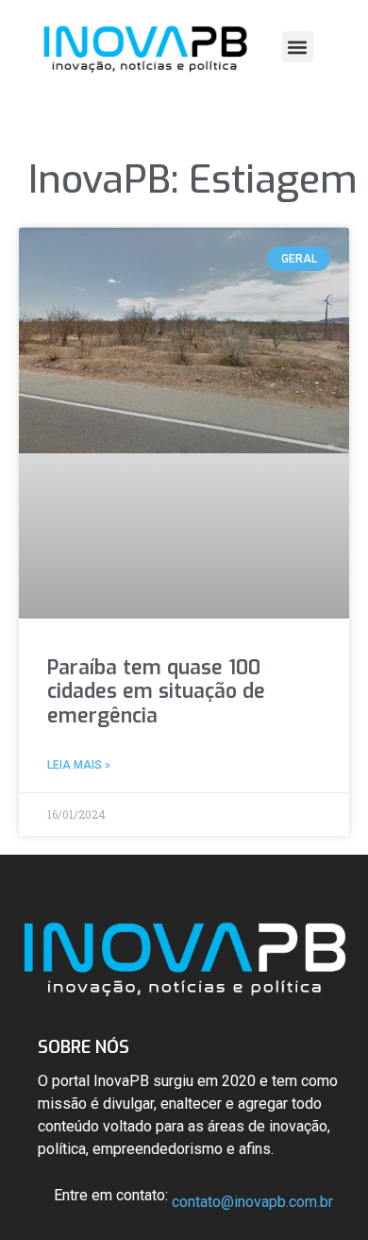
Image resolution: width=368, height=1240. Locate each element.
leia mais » (78, 765)
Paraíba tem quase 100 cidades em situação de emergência (156, 691)
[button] (297, 46)
